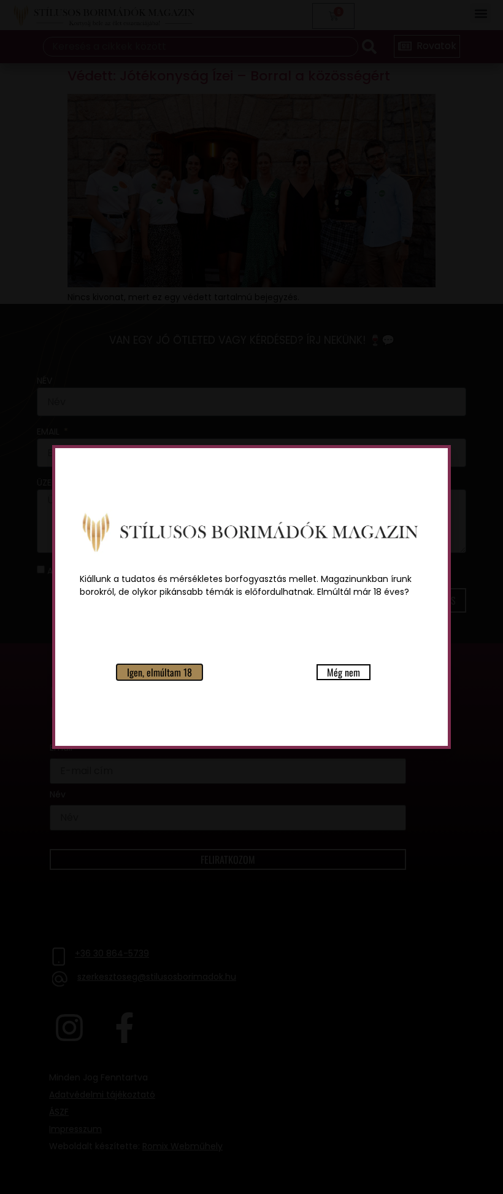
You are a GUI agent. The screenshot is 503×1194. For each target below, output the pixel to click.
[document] (251, 597)
